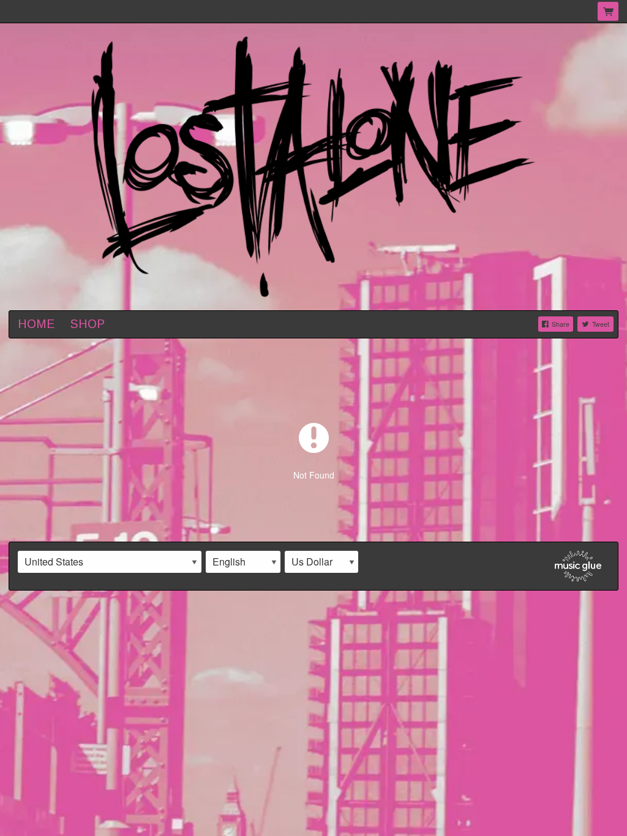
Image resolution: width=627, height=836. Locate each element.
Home (36, 323)
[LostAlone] (313, 165)
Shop (87, 323)
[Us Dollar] (321, 562)
